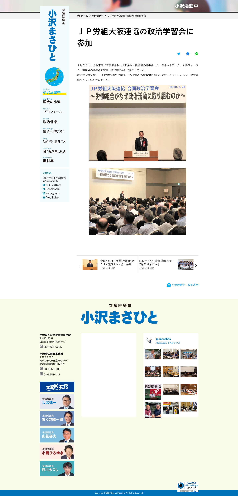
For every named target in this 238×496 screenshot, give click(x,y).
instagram (52, 193)
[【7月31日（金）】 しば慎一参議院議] (171, 374)
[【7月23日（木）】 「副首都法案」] (189, 392)
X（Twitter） (54, 185)
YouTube (52, 197)
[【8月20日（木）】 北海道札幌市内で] (153, 357)
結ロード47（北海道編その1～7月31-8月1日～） (157, 262)
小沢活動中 (97, 15)
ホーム (84, 15)
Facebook (52, 189)
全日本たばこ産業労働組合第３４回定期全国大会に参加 (117, 262)
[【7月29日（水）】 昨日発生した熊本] (189, 374)
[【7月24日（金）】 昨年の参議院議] (171, 392)
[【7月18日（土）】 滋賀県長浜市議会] (153, 410)
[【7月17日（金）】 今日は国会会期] (189, 410)
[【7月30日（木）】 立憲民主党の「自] (153, 374)
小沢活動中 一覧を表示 (185, 284)
